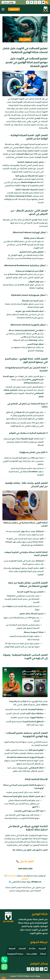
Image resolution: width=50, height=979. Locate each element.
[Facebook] (31, 2)
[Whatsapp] (4, 967)
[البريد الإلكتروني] (43, 2)
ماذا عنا (32, 948)
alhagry (38, 976)
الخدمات (22, 948)
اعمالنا (43, 954)
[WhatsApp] (27, 2)
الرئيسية (42, 948)
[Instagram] (35, 2)
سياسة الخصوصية (15, 954)
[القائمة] (3, 9)
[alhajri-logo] (45, 9)
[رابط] (47, 2)
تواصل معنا (32, 954)
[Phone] (4, 959)
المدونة (12, 948)
